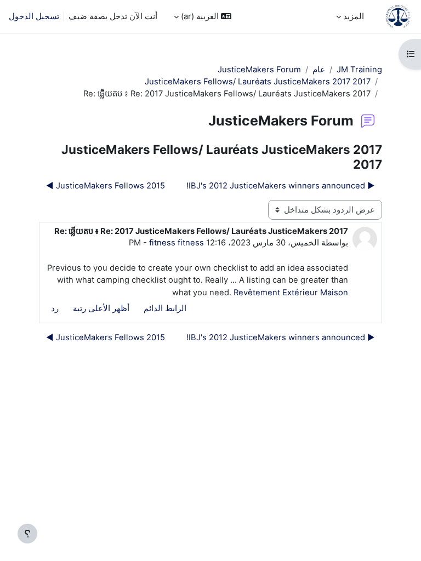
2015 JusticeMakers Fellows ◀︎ (105, 186)
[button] (202, 16)
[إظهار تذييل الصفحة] (27, 533)
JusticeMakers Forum (259, 70)
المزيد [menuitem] (353, 16)
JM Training (359, 70)
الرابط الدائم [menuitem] (165, 308)
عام (318, 70)
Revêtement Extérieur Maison (291, 292)
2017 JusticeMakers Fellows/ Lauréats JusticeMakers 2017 (258, 82)
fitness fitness (176, 243)
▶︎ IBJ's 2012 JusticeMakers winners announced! (280, 186)
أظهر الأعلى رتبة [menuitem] (101, 308)
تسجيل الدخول (34, 16)
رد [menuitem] (55, 308)
